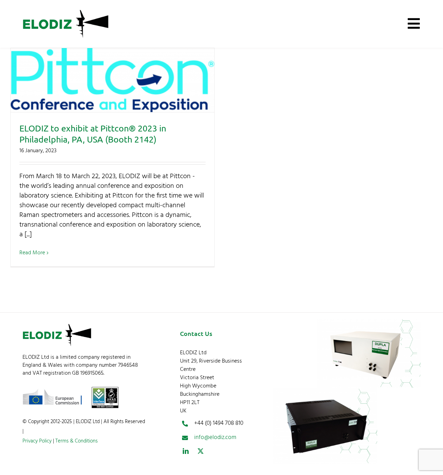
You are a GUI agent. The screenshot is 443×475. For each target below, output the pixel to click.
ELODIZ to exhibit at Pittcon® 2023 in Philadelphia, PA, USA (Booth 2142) (112, 80)
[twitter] (200, 451)
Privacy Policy (37, 441)
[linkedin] (185, 451)
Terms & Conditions (76, 441)
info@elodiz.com (215, 437)
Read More (32, 252)
